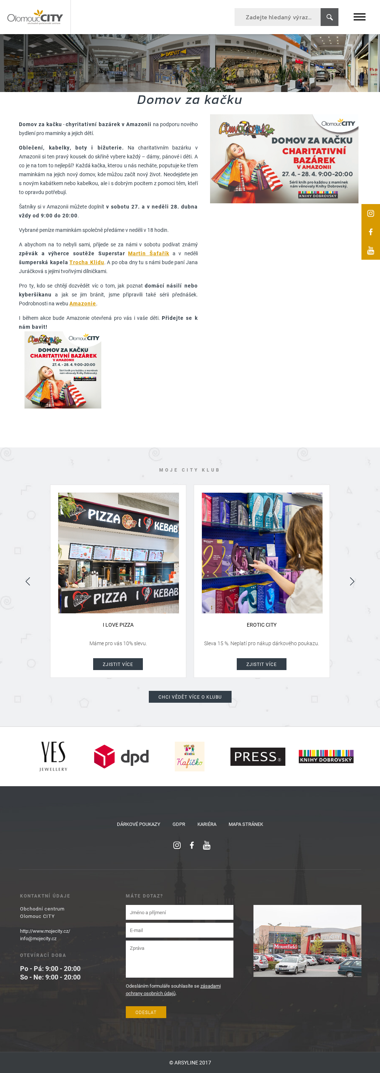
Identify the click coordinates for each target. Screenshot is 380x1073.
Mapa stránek (246, 824)
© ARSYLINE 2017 (190, 1062)
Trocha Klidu (86, 262)
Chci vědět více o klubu (190, 697)
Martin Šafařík (148, 253)
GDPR (179, 824)
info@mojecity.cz (38, 938)
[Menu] (360, 16)
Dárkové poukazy (138, 824)
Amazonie (82, 303)
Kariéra (206, 824)
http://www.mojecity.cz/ (45, 931)
